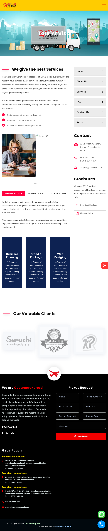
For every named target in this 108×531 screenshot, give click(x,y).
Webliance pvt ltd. (63, 527)
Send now (82, 436)
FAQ (79, 101)
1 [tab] (36, 183)
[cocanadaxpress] (9, 5)
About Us (82, 81)
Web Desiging (60, 255)
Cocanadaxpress (32, 523)
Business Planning (12, 255)
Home (80, 71)
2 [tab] (35, 183)
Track (80, 122)
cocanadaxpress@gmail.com (17, 507)
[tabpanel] (19, 155)
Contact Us (83, 112)
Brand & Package (36, 255)
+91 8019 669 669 (12, 502)
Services (81, 91)
